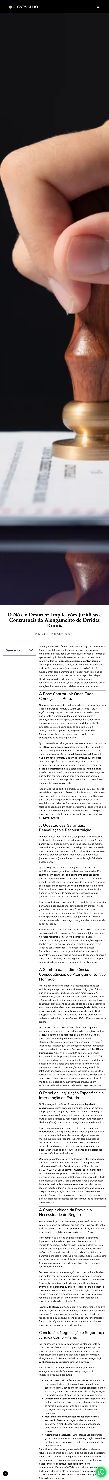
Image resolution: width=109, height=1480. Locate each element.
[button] (31, 650)
